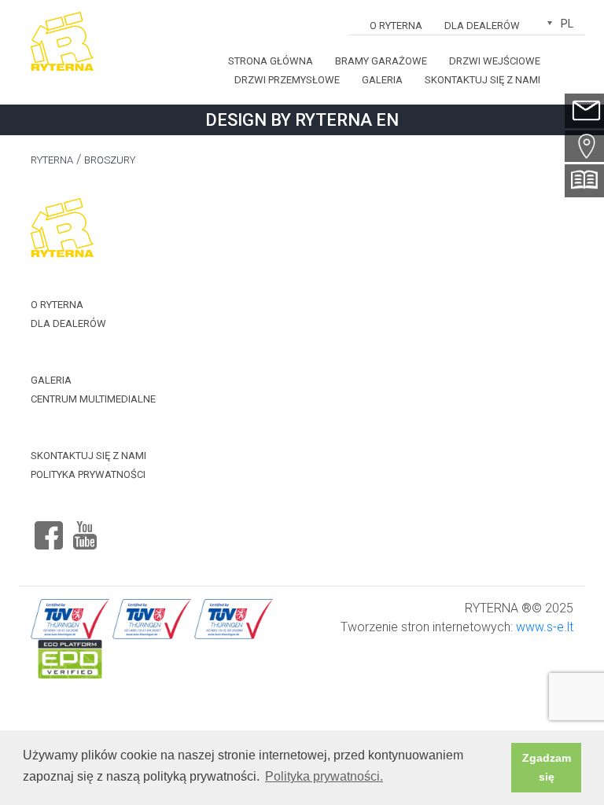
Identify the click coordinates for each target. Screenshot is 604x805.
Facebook (49, 529)
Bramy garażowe (381, 61)
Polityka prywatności (88, 474)
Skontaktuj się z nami (482, 80)
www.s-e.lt (544, 626)
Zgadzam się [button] (546, 767)
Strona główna (270, 61)
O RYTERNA (396, 25)
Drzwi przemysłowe (287, 80)
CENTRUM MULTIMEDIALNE (93, 399)
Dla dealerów (482, 25)
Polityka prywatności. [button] (324, 776)
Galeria (382, 80)
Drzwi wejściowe (494, 61)
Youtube (85, 529)
